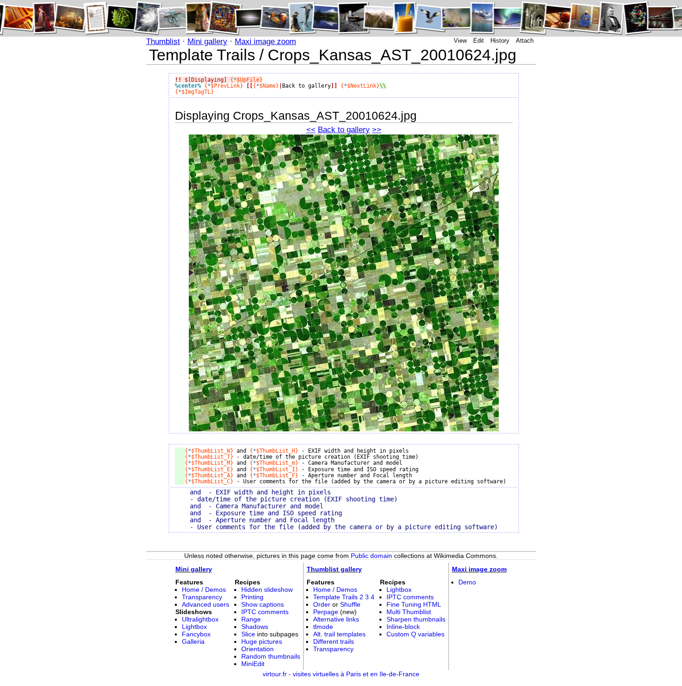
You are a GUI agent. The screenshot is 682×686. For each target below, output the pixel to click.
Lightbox (194, 626)
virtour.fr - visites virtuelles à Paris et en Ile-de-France (341, 674)
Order (321, 604)
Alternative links (336, 619)
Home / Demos (204, 589)
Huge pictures (261, 641)
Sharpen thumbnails (415, 619)
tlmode (323, 626)
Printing (252, 597)
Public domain (371, 555)
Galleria (193, 641)
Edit (478, 40)
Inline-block (403, 626)
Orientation (257, 649)
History (499, 40)
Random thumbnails (270, 656)
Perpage (325, 611)
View (460, 40)
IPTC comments (265, 611)
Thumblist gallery (334, 569)
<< (310, 129)
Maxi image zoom (265, 41)
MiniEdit (252, 663)
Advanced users (205, 604)
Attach (525, 40)
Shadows (254, 626)
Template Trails (335, 597)
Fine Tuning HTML (413, 604)
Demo (467, 582)
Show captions (262, 604)
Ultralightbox (200, 619)
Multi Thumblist (408, 611)
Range (251, 619)
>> (376, 129)
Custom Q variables (415, 634)
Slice (248, 634)
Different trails (333, 641)
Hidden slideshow (267, 589)
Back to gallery (344, 129)
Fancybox (196, 634)
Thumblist (163, 41)
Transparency (202, 597)
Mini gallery (207, 41)
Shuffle (350, 604)
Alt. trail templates (339, 634)
